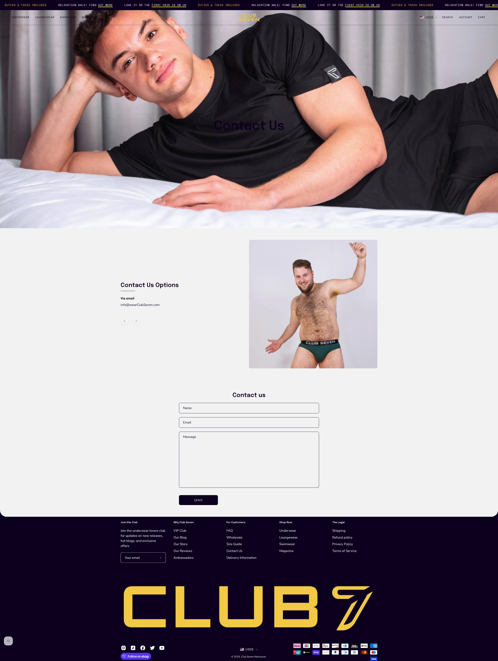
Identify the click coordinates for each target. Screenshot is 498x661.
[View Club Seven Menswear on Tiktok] (132, 648)
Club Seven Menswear (253, 656)
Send (198, 500)
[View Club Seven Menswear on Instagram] (123, 648)
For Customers (235, 522)
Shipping (338, 530)
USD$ (429, 17)
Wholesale (234, 537)
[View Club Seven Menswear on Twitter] (151, 648)
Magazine (286, 550)
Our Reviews (183, 550)
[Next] (136, 321)
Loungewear (288, 537)
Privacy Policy (342, 544)
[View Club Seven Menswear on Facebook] (142, 648)
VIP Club (180, 530)
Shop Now (285, 522)
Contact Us (234, 550)
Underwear (287, 530)
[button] (447, 17)
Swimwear (287, 544)
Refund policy (342, 537)
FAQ (229, 530)
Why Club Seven (184, 522)
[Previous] (124, 321)
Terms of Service (344, 550)
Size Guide (234, 544)
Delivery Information (241, 557)
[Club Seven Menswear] (249, 17)
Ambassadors (184, 557)
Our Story (181, 544)
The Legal (338, 522)
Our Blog (180, 537)
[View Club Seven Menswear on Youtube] (161, 648)
